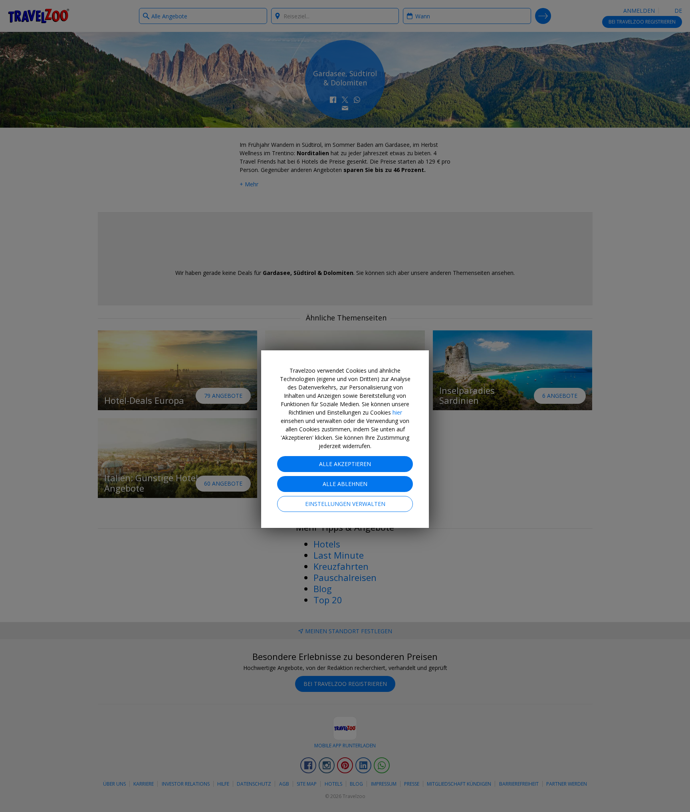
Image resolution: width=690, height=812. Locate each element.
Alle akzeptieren (345, 464)
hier (397, 412)
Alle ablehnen (345, 484)
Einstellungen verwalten (345, 504)
